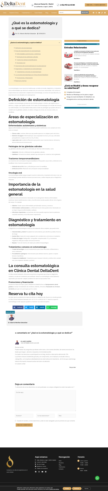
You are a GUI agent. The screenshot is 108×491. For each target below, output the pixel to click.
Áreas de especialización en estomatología (27, 51)
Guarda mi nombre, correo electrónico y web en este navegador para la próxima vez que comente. (46, 421)
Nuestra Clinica (14, 13)
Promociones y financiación (25, 78)
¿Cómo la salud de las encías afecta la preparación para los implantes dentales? (85, 75)
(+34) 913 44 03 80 (67, 5)
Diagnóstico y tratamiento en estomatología (28, 69)
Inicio (4, 13)
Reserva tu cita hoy (20, 81)
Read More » (77, 58)
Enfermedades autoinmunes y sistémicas (29, 54)
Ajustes (86, 488)
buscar (85, 12)
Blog (46, 13)
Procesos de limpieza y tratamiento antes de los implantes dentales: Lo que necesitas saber (86, 63)
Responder (72, 367)
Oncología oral (21, 63)
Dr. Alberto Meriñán (26, 341)
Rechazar (76, 488)
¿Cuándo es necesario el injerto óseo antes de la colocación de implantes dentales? (86, 52)
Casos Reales (38, 13)
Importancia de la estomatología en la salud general (30, 66)
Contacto (54, 13)
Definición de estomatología (23, 48)
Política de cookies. (54, 489)
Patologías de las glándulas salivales (27, 57)
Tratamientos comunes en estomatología (29, 72)
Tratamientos (26, 13)
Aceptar (67, 488)
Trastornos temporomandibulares (27, 60)
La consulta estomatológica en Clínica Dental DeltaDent (31, 75)
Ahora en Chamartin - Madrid (43, 4)
